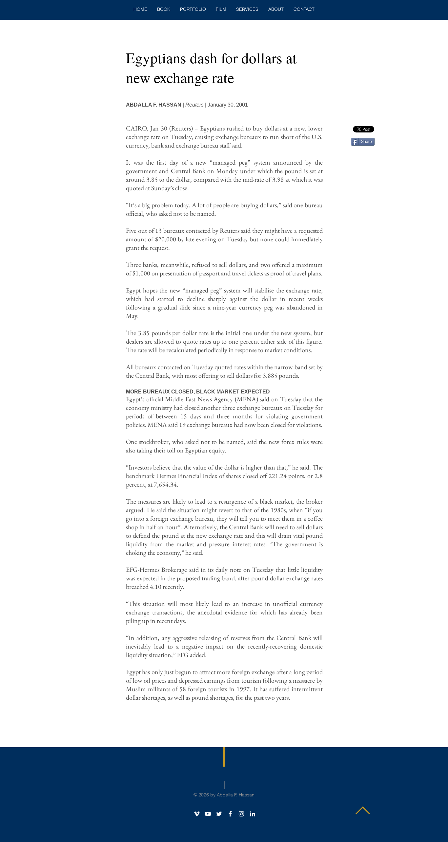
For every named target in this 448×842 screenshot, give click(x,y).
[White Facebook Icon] (230, 813)
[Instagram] (241, 813)
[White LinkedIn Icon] (252, 813)
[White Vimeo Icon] (196, 813)
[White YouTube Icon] (208, 813)
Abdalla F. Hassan (236, 795)
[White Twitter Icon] (219, 813)
